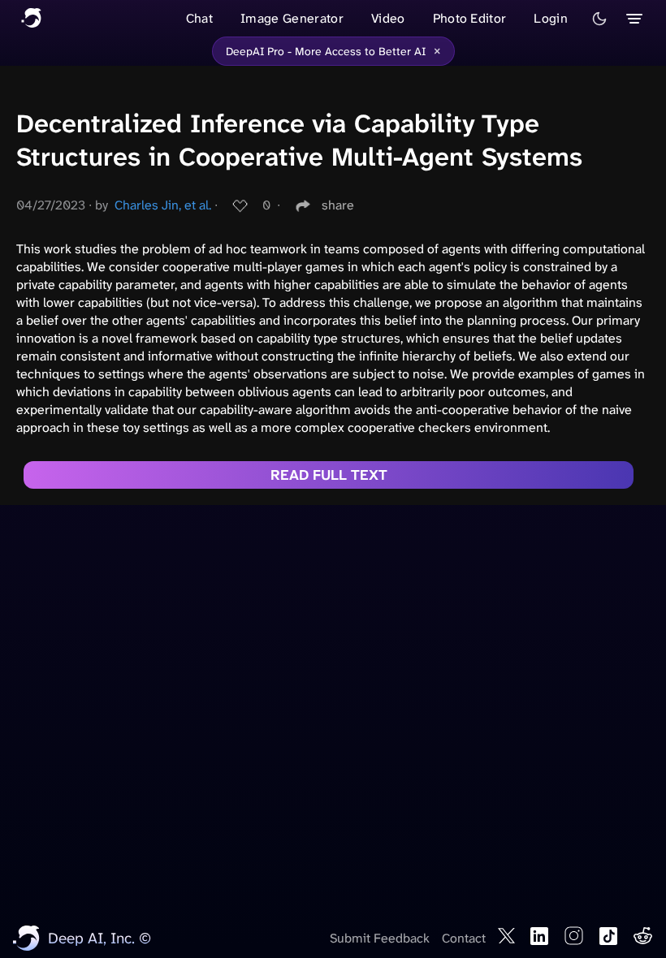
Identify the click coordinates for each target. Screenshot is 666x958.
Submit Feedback (380, 938)
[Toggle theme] (599, 19)
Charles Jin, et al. (163, 205)
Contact (464, 938)
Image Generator (292, 18)
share (338, 205)
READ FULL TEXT (328, 475)
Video (388, 18)
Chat (199, 18)
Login (551, 18)
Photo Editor (470, 18)
